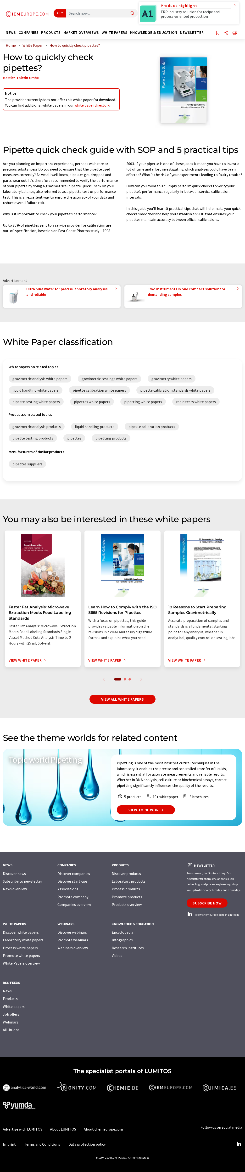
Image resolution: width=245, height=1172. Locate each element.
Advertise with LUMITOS (22, 1129)
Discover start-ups (72, 881)
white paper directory (91, 105)
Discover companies (73, 873)
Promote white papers (21, 955)
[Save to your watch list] (217, 33)
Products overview (127, 904)
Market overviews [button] (81, 32)
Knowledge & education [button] (153, 32)
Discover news (14, 873)
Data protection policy (87, 1144)
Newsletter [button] (192, 32)
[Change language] (234, 33)
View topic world (145, 809)
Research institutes (128, 947)
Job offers (11, 1014)
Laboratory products (128, 881)
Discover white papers (21, 932)
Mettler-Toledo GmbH (21, 77)
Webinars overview (72, 947)
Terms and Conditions (42, 1144)
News (7, 991)
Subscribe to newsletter (22, 881)
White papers (14, 1006)
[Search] (132, 13)
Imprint (9, 1144)
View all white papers (122, 699)
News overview (15, 888)
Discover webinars (72, 932)
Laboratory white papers (23, 940)
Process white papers (20, 947)
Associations (67, 888)
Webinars (10, 1022)
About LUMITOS (63, 1129)
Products (10, 998)
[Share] (226, 33)
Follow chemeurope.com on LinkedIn (216, 914)
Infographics (122, 940)
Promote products (127, 896)
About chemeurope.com (103, 1129)
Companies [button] (29, 32)
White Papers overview (21, 963)
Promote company (72, 896)
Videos (117, 955)
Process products (126, 888)
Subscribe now (207, 903)
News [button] (11, 32)
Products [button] (51, 32)
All (59, 13)
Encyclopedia (122, 932)
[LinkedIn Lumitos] (238, 1144)
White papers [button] (115, 32)
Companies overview (74, 904)
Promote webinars (72, 940)
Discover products (126, 873)
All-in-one (11, 1029)
